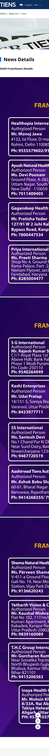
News (24, 13)
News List (14, 13)
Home (3, 13)
